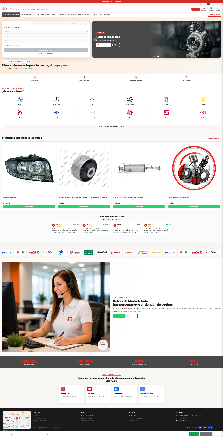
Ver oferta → (102, 45)
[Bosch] (89, 253)
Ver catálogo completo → (213, 138)
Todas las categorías (11, 14)
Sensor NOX (62, 14)
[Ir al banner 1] (155, 56)
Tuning (53, 14)
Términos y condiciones (88, 420)
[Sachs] (34, 253)
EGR (101, 14)
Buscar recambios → (46, 50)
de (219, 4)
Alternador (72, 14)
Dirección (107, 14)
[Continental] (130, 253)
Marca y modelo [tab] (16, 23)
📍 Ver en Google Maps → (9, 430)
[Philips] (143, 253)
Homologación (133, 420)
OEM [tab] (75, 23)
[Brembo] (102, 253)
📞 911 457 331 (131, 316)
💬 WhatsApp (118, 316)
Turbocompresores (84, 14)
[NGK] (157, 253)
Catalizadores (26, 14)
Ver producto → (29, 206)
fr (212, 4)
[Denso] (7, 253)
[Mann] (62, 253)
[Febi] (48, 253)
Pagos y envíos (133, 415)
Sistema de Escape (43, 14)
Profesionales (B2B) (40, 418)
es (208, 4)
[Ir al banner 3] (158, 56)
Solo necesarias (206, 434)
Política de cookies (86, 418)
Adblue (95, 14)
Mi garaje (51, 53)
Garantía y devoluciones (136, 418)
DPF (34, 14)
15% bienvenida (37, 4)
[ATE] (75, 253)
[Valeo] (116, 253)
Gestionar (217, 434)
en (215, 4)
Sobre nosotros (38, 415)
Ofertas (214, 14)
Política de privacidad (87, 415)
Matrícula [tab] (45, 23)
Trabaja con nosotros (40, 420)
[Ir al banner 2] (157, 56)
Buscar (195, 9)
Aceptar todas (194, 434)
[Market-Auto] (4, 9)
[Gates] (21, 253)
